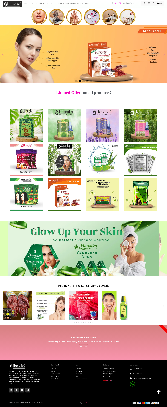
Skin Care (85, 3)
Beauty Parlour (29, 3)
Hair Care (49, 3)
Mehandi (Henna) (63, 3)
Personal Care (75, 3)
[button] (2, 54)
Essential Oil (40, 3)
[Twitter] (11, 390)
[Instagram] (27, 390)
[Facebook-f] (16, 390)
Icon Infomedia (88, 403)
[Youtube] (22, 390)
